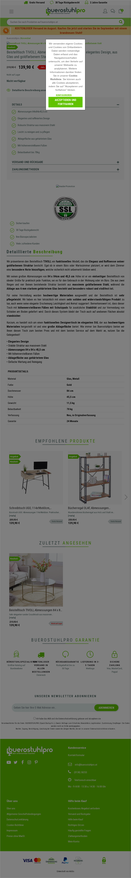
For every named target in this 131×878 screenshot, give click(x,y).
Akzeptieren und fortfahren (65, 102)
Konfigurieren (64, 95)
